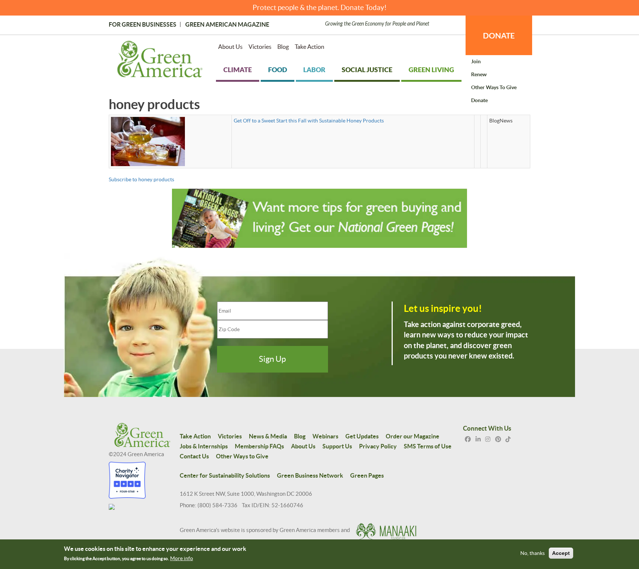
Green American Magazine (227, 24)
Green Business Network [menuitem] (310, 475)
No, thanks (532, 553)
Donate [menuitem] (479, 100)
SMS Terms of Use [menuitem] (428, 446)
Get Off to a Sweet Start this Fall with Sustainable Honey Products (309, 121)
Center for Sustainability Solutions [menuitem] (225, 475)
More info (181, 558)
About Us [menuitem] (230, 46)
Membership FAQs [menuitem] (259, 446)
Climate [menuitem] (237, 70)
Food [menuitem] (277, 70)
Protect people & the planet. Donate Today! (320, 7)
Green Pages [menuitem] (367, 475)
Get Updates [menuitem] (362, 436)
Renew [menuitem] (479, 74)
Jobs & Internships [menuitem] (204, 446)
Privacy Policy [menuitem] (378, 446)
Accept (561, 553)
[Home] (160, 61)
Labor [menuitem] (314, 70)
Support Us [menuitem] (337, 446)
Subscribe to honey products (141, 179)
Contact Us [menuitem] (194, 456)
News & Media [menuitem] (268, 436)
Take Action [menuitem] (309, 46)
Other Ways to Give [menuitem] (494, 87)
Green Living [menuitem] (431, 70)
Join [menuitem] (476, 61)
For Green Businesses (142, 24)
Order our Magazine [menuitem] (412, 436)
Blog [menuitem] (283, 46)
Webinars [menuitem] (325, 436)
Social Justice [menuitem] (367, 70)
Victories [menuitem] (259, 46)
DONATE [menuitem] (499, 35)
